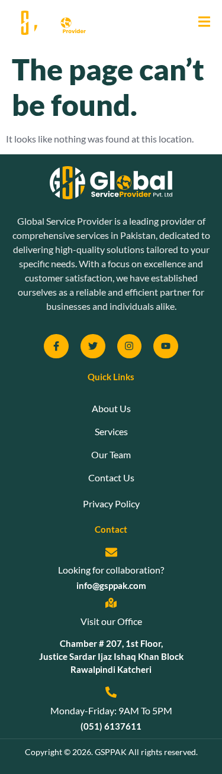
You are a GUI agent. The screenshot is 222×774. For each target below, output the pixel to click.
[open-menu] (199, 23)
